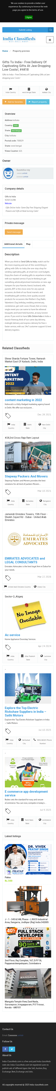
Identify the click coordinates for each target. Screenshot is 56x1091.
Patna (8, 877)
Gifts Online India (35, 316)
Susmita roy (23, 169)
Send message (14, 232)
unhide (24, 173)
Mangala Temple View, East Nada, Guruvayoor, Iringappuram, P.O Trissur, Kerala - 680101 (24, 1004)
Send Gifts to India (29, 261)
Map (28, 244)
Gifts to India (10, 196)
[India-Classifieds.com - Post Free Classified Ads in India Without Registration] (20, 39)
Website (8, 203)
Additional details (13, 244)
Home (5, 51)
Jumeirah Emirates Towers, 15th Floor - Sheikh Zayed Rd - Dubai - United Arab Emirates (26, 517)
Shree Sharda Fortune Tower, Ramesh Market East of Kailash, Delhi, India (25, 360)
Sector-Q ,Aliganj (14, 596)
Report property (39, 101)
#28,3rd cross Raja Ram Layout (22, 437)
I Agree (29, 17)
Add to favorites (15, 101)
